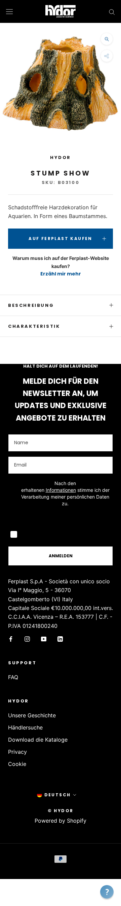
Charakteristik (34, 326)
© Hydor (61, 811)
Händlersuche (25, 727)
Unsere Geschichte (32, 715)
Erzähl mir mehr (60, 273)
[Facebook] (10, 638)
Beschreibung (31, 305)
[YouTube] (43, 638)
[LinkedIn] (60, 638)
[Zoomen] (107, 39)
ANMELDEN (61, 556)
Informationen (61, 490)
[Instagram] (27, 638)
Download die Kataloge (38, 739)
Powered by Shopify (60, 820)
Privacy (17, 751)
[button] (107, 892)
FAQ (13, 677)
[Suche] (112, 11)
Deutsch (57, 795)
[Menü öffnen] (9, 11)
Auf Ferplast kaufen (60, 238)
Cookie (17, 764)
